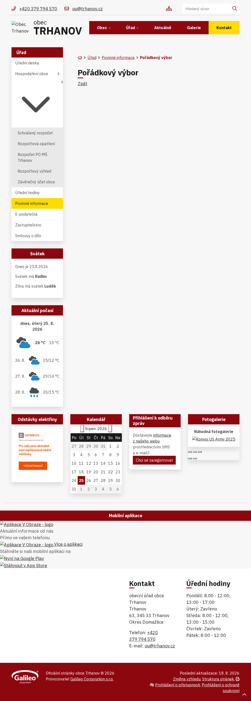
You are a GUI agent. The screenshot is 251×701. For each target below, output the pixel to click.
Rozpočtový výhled (34, 171)
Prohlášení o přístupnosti (177, 684)
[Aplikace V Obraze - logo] (26, 524)
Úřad (130, 27)
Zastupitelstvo (28, 224)
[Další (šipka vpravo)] (195, 458)
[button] (37, 103)
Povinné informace (118, 57)
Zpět (82, 83)
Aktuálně (162, 27)
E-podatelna (26, 214)
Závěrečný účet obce (36, 181)
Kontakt (224, 27)
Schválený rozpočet (35, 132)
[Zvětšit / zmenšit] (200, 452)
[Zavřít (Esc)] (190, 452)
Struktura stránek (218, 679)
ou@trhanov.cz (160, 646)
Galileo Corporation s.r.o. (91, 679)
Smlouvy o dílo (28, 235)
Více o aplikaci (68, 544)
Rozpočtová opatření (36, 143)
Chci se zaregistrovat (154, 460)
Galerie (194, 27)
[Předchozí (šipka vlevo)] (190, 458)
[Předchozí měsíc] (82, 428)
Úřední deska (27, 62)
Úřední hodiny (27, 192)
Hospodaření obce (31, 73)
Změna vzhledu (187, 679)
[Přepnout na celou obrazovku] (195, 452)
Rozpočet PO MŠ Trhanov (32, 157)
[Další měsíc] (110, 428)
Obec (102, 27)
